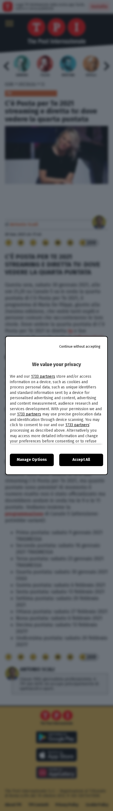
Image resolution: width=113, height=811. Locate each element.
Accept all (81, 459)
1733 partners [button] (43, 376)
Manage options (32, 459)
